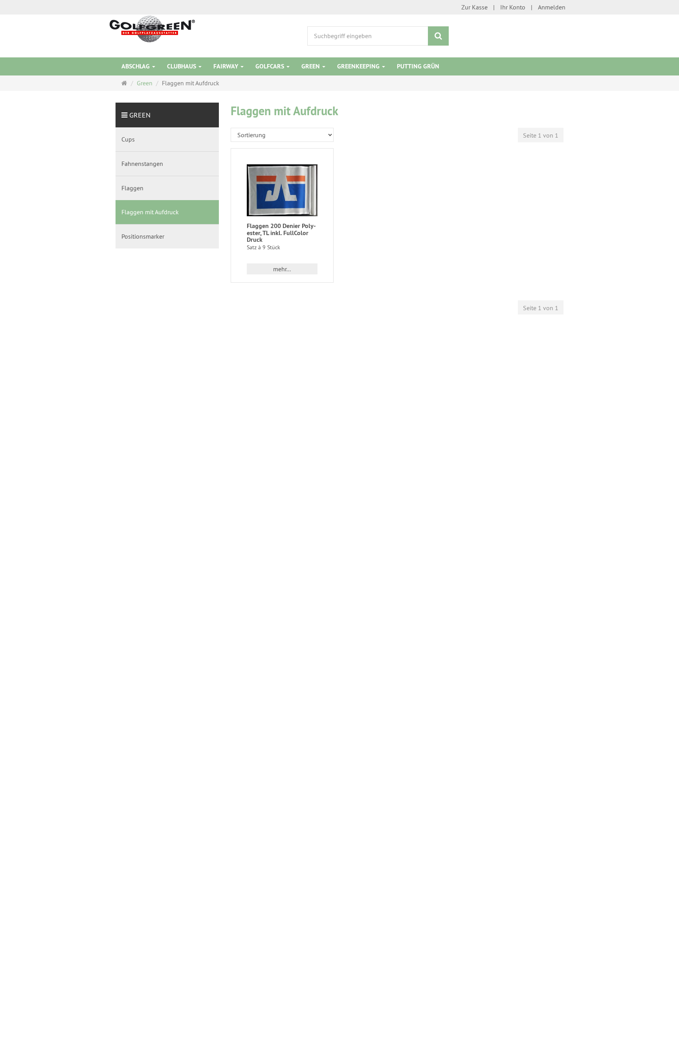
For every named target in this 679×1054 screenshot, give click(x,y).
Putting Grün (418, 66)
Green (311, 66)
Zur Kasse (474, 7)
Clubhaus (182, 66)
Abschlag (136, 66)
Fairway (226, 66)
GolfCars (270, 66)
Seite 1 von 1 (540, 135)
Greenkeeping (359, 66)
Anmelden (551, 7)
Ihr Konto (512, 7)
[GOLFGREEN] (152, 28)
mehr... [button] (282, 269)
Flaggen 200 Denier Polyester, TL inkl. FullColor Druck (281, 233)
